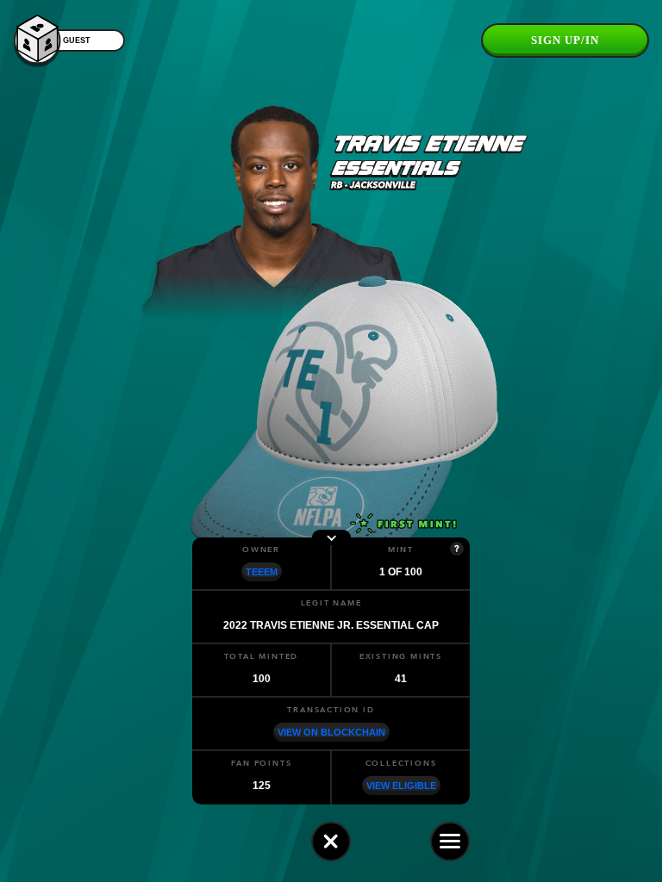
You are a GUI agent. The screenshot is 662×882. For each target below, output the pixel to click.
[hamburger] (450, 841)
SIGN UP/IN (565, 40)
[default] (331, 841)
